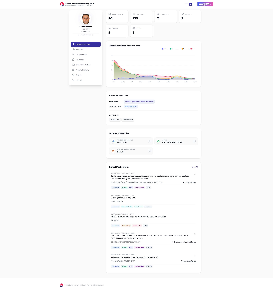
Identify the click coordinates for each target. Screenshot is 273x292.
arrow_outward (194, 174)
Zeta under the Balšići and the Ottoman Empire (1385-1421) (135, 257)
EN (190, 4)
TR (186, 4)
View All (195, 167)
